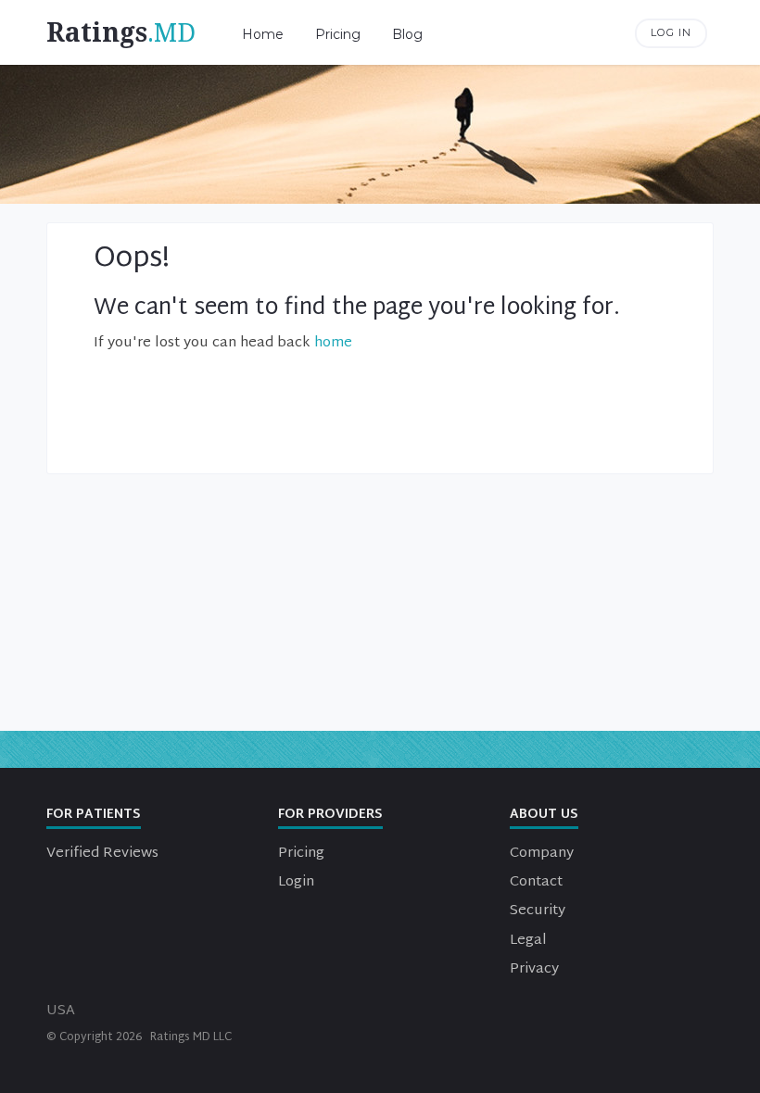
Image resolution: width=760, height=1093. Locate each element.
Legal (528, 940)
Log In (671, 32)
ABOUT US (544, 814)
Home (263, 34)
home (333, 343)
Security (537, 910)
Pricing (338, 34)
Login (296, 882)
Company (542, 853)
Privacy (534, 969)
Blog (407, 34)
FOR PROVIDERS (330, 814)
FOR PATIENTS (93, 814)
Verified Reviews (102, 853)
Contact (536, 882)
